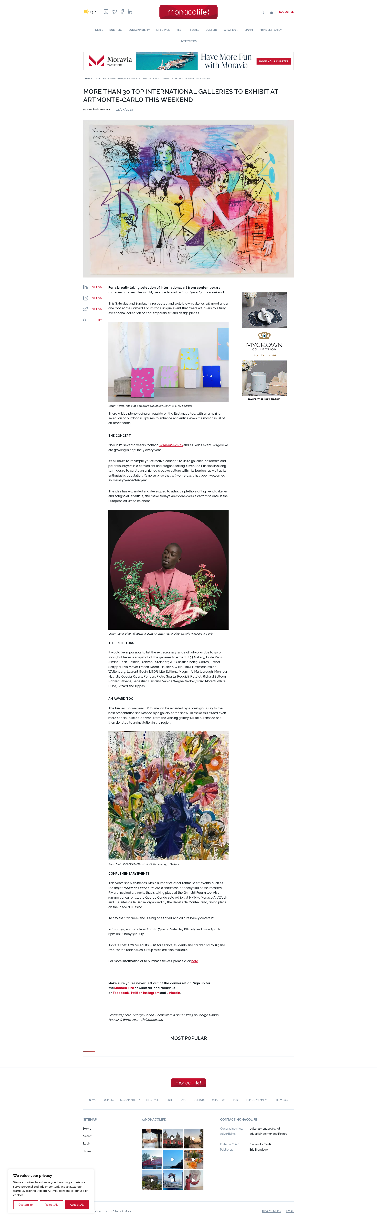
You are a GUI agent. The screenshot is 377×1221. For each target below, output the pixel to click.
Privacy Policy (271, 1211)
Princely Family (271, 30)
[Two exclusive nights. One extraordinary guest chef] (152, 1138)
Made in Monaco (124, 1211)
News (99, 30)
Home (87, 1128)
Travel (194, 30)
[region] (51, 1191)
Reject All (51, 1204)
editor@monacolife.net (265, 1128)
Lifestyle (163, 30)
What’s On (231, 30)
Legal (290, 1211)
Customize (25, 1204)
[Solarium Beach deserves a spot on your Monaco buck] (173, 1159)
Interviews (188, 41)
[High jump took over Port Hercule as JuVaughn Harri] (173, 1180)
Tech (179, 30)
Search (87, 1136)
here (194, 961)
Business (115, 30)
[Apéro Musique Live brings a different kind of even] (152, 1159)
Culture (212, 30)
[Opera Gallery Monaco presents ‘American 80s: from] (193, 1180)
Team (87, 1151)
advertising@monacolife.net (268, 1133)
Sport (249, 30)
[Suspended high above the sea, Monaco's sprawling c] (152, 1180)
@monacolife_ (154, 1120)
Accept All (77, 1204)
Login (87, 1143)
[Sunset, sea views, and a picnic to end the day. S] (193, 1138)
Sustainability (139, 30)
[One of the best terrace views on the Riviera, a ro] (193, 1159)
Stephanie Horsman (99, 109)
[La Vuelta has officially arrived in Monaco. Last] (173, 1138)
